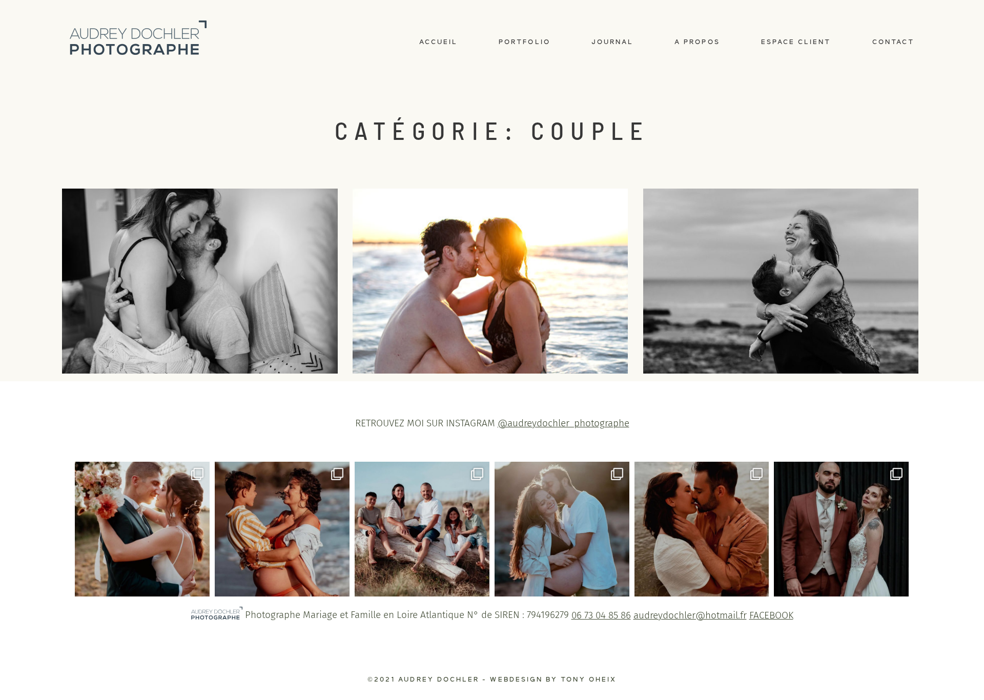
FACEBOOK (771, 615)
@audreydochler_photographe (563, 423)
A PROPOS (697, 42)
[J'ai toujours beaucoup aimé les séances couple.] (701, 529)
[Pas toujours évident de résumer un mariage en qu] (841, 529)
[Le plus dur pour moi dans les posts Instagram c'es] (562, 529)
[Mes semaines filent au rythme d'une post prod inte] (422, 529)
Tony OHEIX (589, 679)
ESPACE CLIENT (796, 42)
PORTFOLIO (524, 42)
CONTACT (893, 42)
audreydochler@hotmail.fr (690, 615)
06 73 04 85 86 (601, 615)
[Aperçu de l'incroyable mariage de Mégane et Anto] (142, 529)
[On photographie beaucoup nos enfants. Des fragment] (282, 529)
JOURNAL (612, 42)
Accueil (438, 42)
